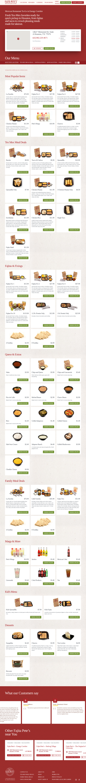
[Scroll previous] (76, 63)
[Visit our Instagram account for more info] (76, 779)
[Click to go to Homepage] (11, 2)
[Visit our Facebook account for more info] (79, 779)
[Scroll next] (78, 63)
